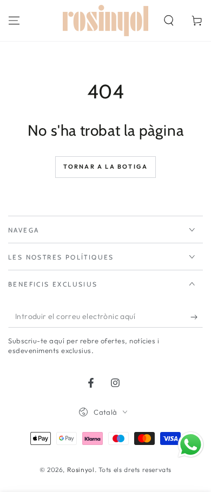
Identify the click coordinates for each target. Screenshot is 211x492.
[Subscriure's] (196, 317)
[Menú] (14, 20)
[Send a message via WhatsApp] (191, 445)
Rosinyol (81, 470)
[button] (169, 20)
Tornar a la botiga (105, 166)
